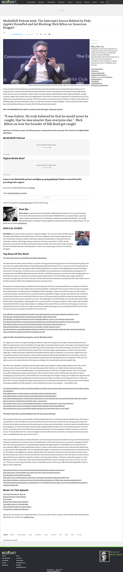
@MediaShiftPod (96, 83)
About (18, 556)
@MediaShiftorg (96, 79)
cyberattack (38, 535)
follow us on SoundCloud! (47, 179)
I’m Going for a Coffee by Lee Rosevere (16, 509)
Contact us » (95, 71)
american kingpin (21, 535)
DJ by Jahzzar (7, 499)
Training (78, 2)
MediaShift (9, 552)
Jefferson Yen (18, 34)
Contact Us (19, 558)
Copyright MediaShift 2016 (53, 571)
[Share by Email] (48, 34)
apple (30, 535)
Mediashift (9, 1)
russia (72, 535)
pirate (66, 535)
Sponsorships (19, 560)
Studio (102, 2)
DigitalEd (18, 565)
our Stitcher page (26, 202)
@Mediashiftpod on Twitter (17, 193)
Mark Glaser (116, 554)
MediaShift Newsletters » (99, 75)
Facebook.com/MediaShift (99, 85)
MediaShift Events (20, 563)
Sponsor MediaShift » (98, 73)
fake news (53, 535)
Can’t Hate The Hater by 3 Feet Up (14, 494)
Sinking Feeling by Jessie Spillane (14, 496)
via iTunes (31, 187)
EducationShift (6, 558)
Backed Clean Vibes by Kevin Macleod (15, 501)
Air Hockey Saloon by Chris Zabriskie (15, 504)
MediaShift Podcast (21, 567)
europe (46, 535)
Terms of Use (59, 569)
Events (95, 2)
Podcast (86, 2)
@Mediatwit (95, 81)
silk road (79, 535)
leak (60, 535)
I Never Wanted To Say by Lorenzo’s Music (17, 506)
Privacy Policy (50, 569)
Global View (51, 2)
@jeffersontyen (29, 517)
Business (41, 2)
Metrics (70, 2)
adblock (12, 535)
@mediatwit (22, 223)
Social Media (31, 2)
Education (61, 2)
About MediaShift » (97, 69)
